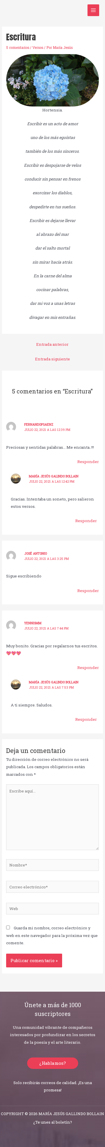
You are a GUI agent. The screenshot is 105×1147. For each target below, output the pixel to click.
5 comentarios (17, 47)
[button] (52, 1063)
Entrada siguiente (52, 359)
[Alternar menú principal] (93, 10)
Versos (37, 47)
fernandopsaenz (38, 424)
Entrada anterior (52, 344)
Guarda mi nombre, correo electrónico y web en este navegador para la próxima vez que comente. (52, 935)
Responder (88, 461)
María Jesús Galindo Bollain (53, 476)
